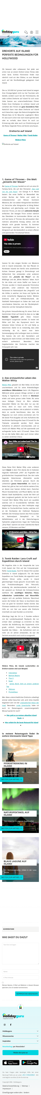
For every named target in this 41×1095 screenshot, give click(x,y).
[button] (20, 1052)
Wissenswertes (8, 1036)
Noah (11, 681)
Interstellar (13, 673)
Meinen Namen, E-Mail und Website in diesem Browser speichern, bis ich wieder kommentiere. (20, 986)
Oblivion (12, 689)
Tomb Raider (33, 135)
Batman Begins (14, 675)
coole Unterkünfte (23, 705)
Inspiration (7, 1041)
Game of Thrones (9, 135)
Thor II (11, 678)
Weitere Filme (20, 140)
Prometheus (13, 692)
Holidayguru (7, 1031)
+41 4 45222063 (28, 1075)
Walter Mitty (22, 135)
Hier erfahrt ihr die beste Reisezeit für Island (21, 722)
